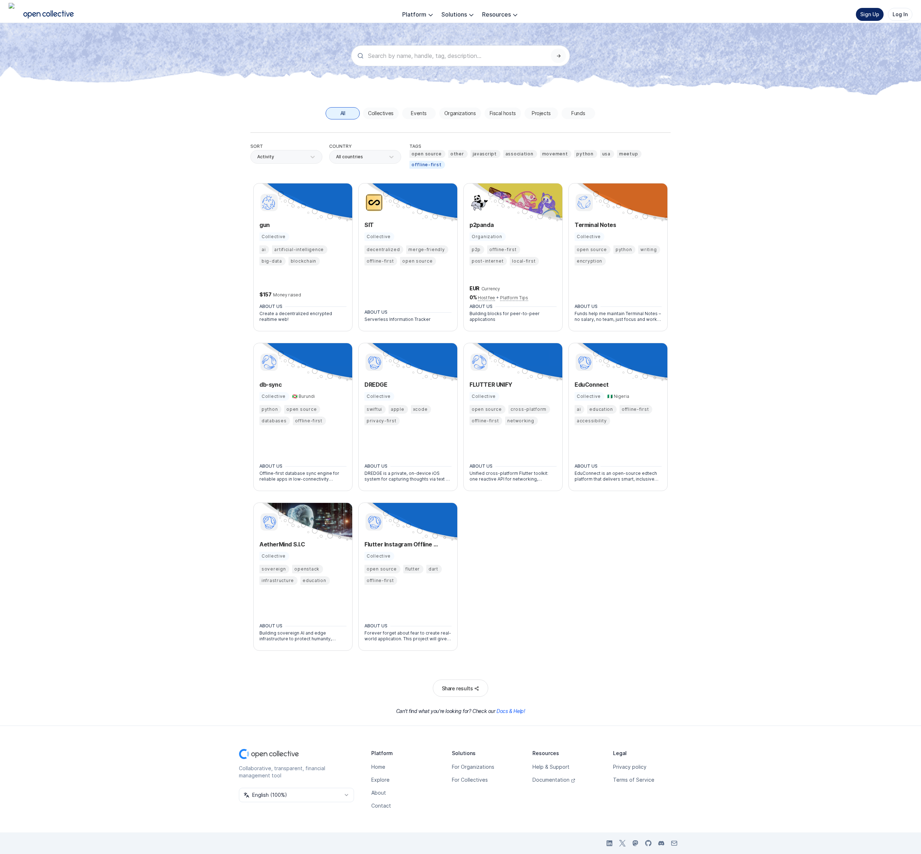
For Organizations (473, 767)
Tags (415, 146)
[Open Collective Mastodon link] (635, 843)
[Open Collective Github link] (648, 843)
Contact (381, 806)
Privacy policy (629, 767)
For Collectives (470, 780)
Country (340, 146)
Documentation (551, 780)
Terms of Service (633, 780)
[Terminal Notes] (583, 202)
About (378, 793)
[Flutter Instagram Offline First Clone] (373, 522)
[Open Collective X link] (622, 843)
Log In (900, 14)
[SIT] (373, 202)
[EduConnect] (583, 362)
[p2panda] (478, 202)
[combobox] (336, 156)
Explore (380, 780)
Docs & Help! (510, 711)
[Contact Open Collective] (674, 843)
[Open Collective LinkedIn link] (609, 843)
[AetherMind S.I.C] (268, 522)
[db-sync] (268, 362)
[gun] (268, 202)
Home (378, 767)
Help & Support (551, 767)
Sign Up (869, 14)
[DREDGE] (373, 362)
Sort (256, 146)
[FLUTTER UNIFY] (478, 362)
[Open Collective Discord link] (661, 843)
